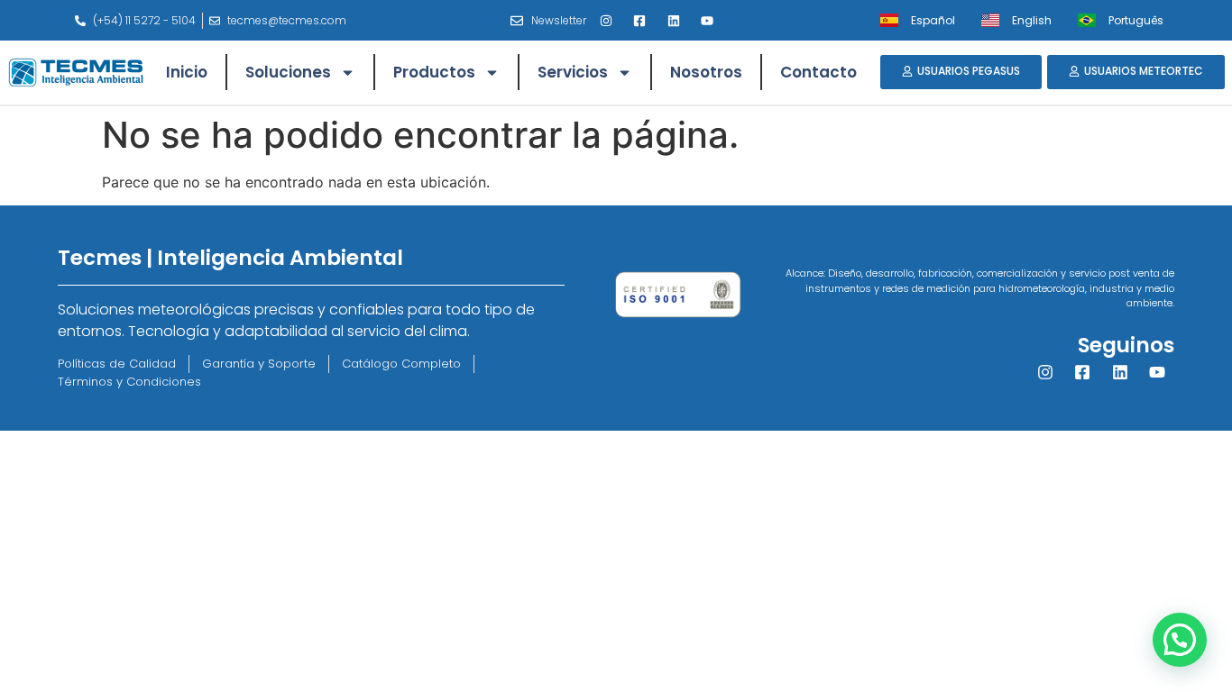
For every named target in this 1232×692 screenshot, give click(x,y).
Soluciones (288, 72)
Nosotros (706, 72)
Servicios (573, 72)
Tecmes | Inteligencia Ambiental (230, 257)
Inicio (186, 72)
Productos (434, 72)
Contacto (818, 72)
